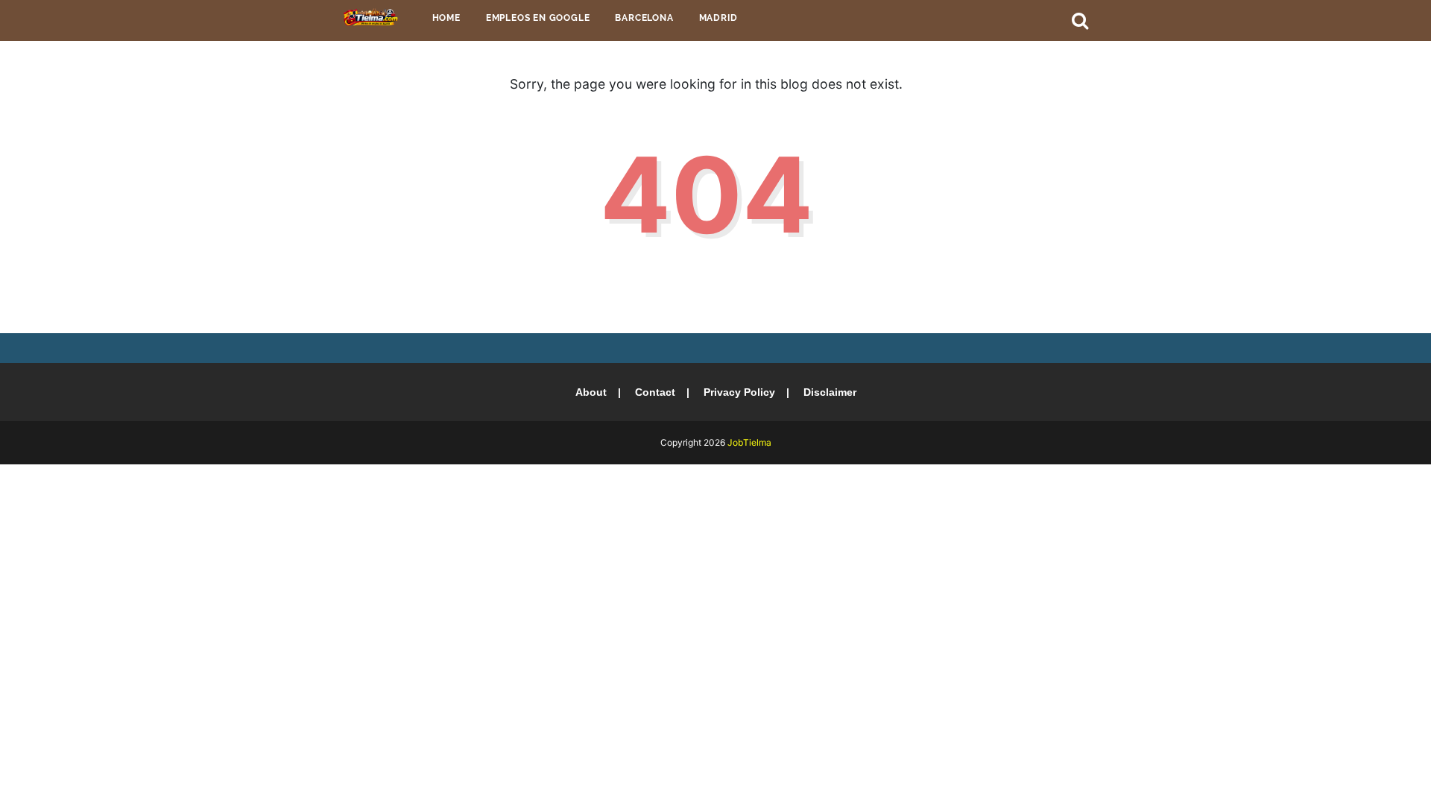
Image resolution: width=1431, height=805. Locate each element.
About (591, 392)
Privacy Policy (739, 392)
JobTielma (749, 442)
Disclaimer (829, 392)
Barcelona (644, 18)
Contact (655, 392)
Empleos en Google (538, 18)
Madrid (718, 18)
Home (446, 18)
